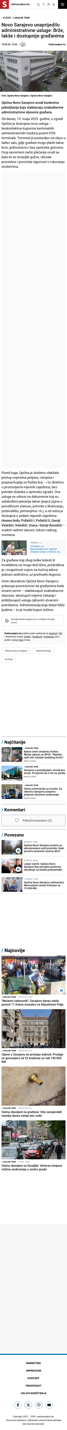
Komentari (14, 810)
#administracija (43, 650)
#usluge (9, 659)
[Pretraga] (43, 4)
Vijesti (7, 17)
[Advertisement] (33, 319)
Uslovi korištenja (33, 1393)
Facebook (37, 636)
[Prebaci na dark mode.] (38, 4)
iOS (60, 633)
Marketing (33, 1363)
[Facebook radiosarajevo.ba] (18, 1405)
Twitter (27, 636)
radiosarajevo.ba (45, 1416)
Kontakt (33, 1378)
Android (53, 633)
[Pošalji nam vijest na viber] (38, 1405)
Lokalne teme (21, 17)
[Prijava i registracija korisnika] (48, 4)
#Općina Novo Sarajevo (16, 650)
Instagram (49, 636)
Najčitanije (14, 742)
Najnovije (14, 950)
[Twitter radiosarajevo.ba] (28, 1405)
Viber (20, 639)
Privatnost (34, 1385)
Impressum (33, 1370)
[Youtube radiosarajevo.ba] (49, 1405)
